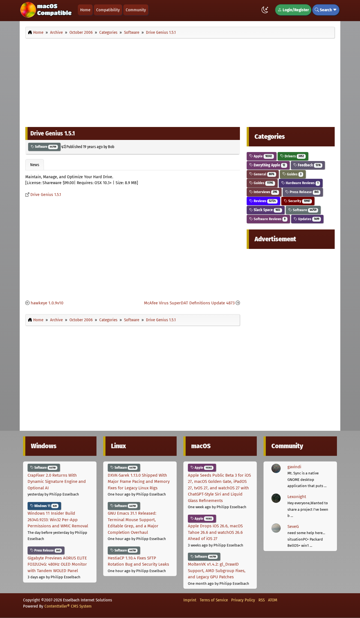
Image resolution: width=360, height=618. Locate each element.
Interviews (265, 192)
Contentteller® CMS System (68, 606)
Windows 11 (45, 506)
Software (45, 147)
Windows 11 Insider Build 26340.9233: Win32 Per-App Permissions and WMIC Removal (58, 519)
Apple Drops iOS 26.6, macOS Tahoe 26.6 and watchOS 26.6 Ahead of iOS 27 (215, 532)
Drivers (294, 156)
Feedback (309, 165)
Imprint (189, 600)
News (34, 164)
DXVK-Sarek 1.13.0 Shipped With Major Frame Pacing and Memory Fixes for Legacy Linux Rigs (139, 481)
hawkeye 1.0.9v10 (47, 302)
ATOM (272, 600)
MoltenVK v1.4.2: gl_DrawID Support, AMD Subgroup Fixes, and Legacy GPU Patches (217, 570)
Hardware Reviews (301, 183)
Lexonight (296, 496)
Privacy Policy (243, 600)
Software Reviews (269, 219)
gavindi (294, 466)
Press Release (304, 192)
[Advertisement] (180, 81)
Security (298, 201)
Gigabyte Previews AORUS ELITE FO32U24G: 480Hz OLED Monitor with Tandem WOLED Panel (57, 564)
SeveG (293, 526)
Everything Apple (269, 165)
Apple (262, 156)
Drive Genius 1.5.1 (45, 194)
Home (85, 9)
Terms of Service (214, 600)
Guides (294, 174)
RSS (261, 600)
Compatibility (108, 9)
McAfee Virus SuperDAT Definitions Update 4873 (189, 302)
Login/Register (295, 9)
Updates (308, 219)
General (263, 174)
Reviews (264, 201)
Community (136, 9)
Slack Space (266, 210)
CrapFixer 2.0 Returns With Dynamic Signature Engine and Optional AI (57, 481)
